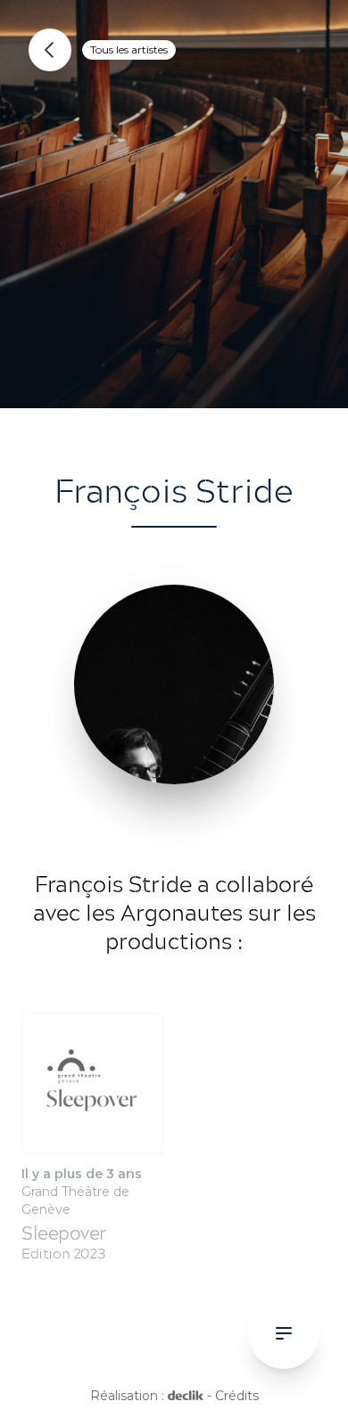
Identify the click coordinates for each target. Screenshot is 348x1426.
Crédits (237, 1396)
